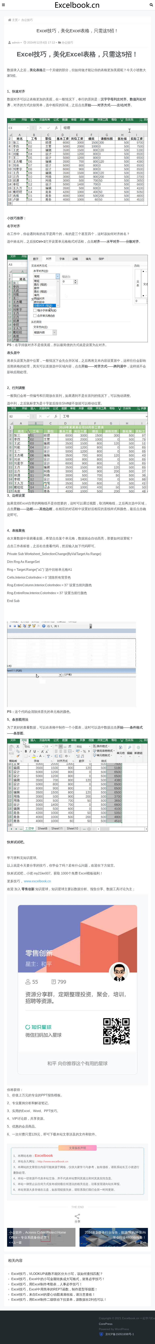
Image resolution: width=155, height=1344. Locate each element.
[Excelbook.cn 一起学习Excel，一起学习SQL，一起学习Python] (77, 4)
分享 (77, 1221)
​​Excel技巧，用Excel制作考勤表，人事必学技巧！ (46, 1284)
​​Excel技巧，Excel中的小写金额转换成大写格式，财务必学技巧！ (58, 1279)
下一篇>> (140, 1242)
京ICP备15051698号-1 (119, 1334)
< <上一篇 (15, 1242)
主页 (14, 20)
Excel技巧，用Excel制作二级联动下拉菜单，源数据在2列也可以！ (59, 1299)
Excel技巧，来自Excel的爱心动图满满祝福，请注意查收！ (53, 1294)
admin (16, 42)
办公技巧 (27, 20)
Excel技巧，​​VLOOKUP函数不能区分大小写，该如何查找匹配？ (57, 1273)
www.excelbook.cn (37, 881)
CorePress (105, 1323)
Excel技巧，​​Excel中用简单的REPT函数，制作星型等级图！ (54, 1289)
